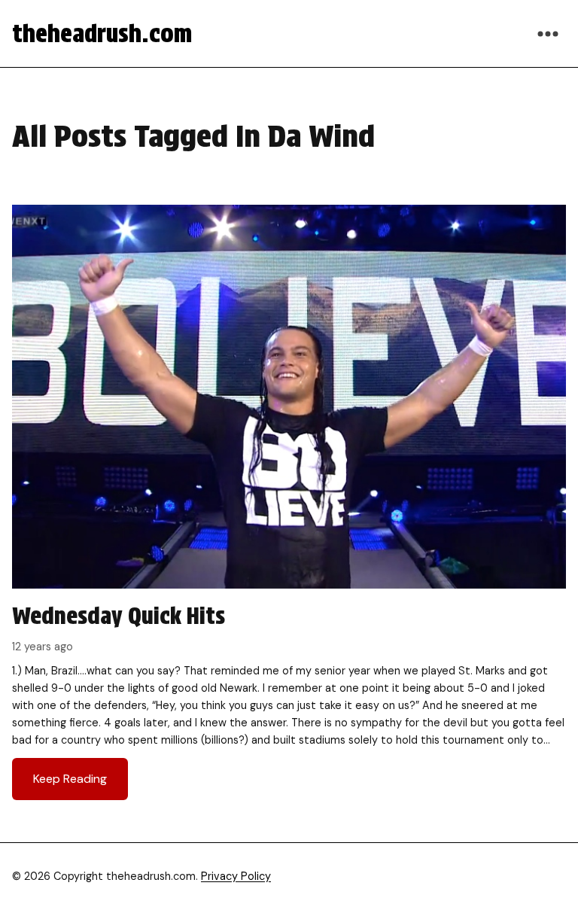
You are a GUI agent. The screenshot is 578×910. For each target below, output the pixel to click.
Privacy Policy (236, 876)
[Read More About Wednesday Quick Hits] (289, 508)
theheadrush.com (102, 33)
